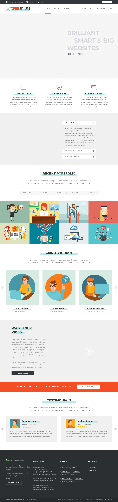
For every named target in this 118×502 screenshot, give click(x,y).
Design (64, 474)
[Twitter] (108, 499)
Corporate (65, 471)
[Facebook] (105, 499)
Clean (74, 467)
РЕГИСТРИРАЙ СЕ (13, 482)
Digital (73, 474)
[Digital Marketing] (14, 209)
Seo (63, 481)
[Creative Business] (44, 209)
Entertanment (66, 478)
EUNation (93, 467)
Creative (76, 471)
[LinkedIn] (111, 499)
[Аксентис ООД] (18, 8)
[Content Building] (103, 209)
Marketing (79, 478)
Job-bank (93, 470)
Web (70, 481)
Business (65, 467)
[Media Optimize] (73, 209)
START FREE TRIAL (88, 387)
